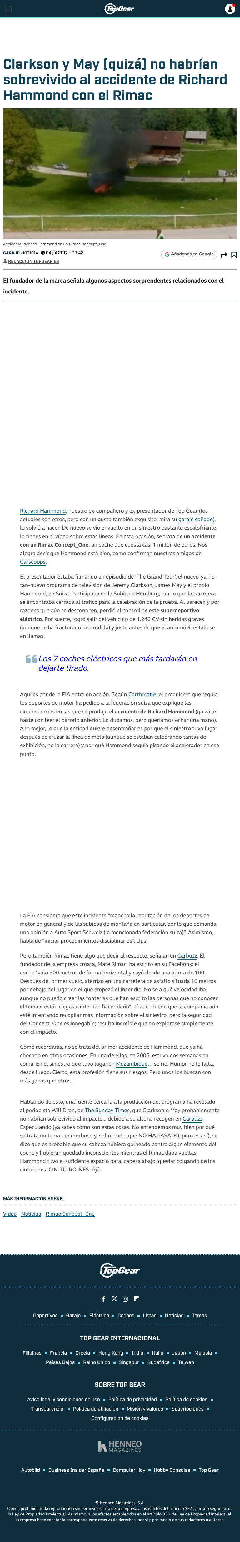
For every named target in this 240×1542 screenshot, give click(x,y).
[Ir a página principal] (119, 9)
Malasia (203, 1352)
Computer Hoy (129, 1469)
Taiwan (186, 1362)
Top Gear (209, 1469)
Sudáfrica (159, 1362)
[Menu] (8, 8)
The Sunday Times (107, 1111)
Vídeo (10, 1214)
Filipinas (32, 1352)
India (137, 1352)
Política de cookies (186, 1399)
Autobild (30, 1469)
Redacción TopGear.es (33, 261)
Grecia (83, 1352)
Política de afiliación (95, 1408)
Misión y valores (145, 1408)
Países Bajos (60, 1362)
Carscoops (33, 562)
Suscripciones (188, 1408)
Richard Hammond (43, 511)
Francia (58, 1352)
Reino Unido (96, 1362)
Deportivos (45, 1315)
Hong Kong (110, 1352)
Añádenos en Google (192, 254)
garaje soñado (195, 520)
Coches (126, 1315)
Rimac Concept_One (70, 1214)
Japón (179, 1352)
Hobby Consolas (172, 1469)
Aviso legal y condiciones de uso (63, 1399)
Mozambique (132, 1064)
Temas (199, 1315)
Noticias (31, 1214)
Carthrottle (142, 695)
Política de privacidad (132, 1399)
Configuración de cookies (120, 1418)
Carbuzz (188, 956)
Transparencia (48, 1408)
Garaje (11, 252)
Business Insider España (76, 1469)
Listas (150, 1315)
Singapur (129, 1362)
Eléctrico (99, 1315)
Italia (157, 1352)
